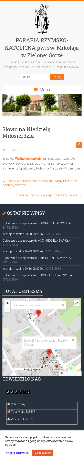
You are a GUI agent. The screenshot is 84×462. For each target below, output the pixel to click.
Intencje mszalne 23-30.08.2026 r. (23, 234)
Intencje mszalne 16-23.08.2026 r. (23, 251)
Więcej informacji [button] (17, 453)
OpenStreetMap (71, 373)
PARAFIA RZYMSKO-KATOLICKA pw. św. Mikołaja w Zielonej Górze (42, 48)
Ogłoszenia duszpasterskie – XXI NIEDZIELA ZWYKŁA (36, 223)
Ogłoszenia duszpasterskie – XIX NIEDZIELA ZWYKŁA (36, 258)
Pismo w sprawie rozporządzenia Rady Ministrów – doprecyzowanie (41, 183)
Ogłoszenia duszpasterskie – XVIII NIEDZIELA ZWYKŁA (37, 275)
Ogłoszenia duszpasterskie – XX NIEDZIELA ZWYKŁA (36, 240)
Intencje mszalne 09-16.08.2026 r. (23, 268)
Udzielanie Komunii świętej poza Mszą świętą (47, 195)
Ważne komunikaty (28, 159)
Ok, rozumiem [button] (43, 452)
